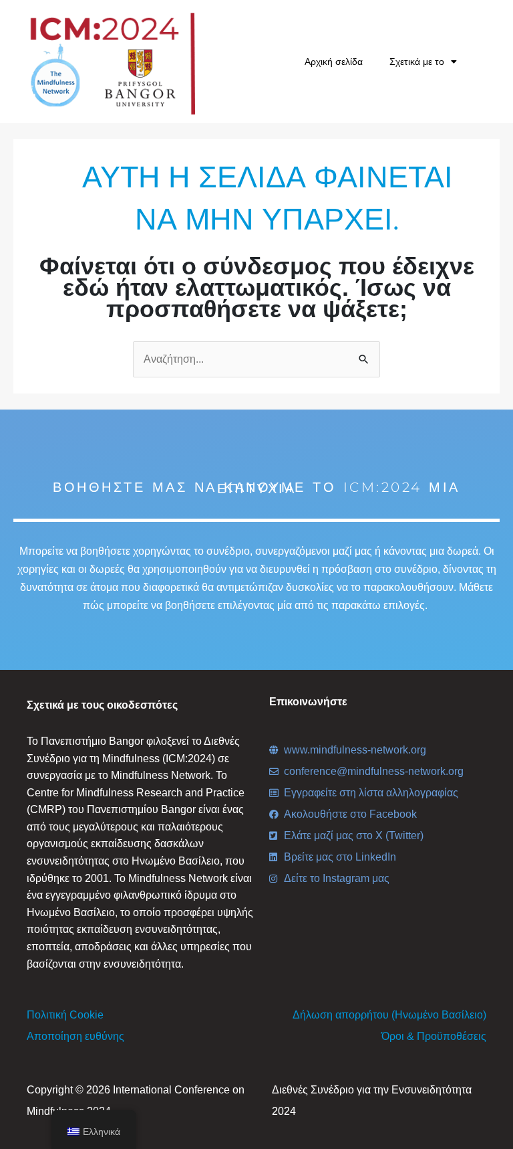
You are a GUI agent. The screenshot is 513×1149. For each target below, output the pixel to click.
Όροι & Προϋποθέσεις (433, 1036)
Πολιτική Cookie (65, 1015)
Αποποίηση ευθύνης (75, 1036)
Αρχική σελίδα (334, 62)
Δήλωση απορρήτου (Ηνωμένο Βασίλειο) (389, 1015)
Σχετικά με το (416, 62)
